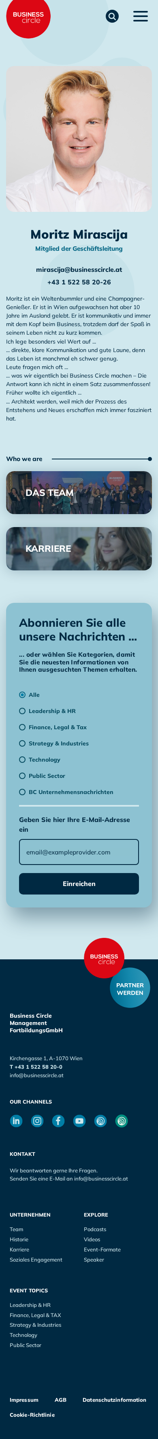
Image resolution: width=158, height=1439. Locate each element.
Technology (23, 1335)
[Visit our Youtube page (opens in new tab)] (79, 1120)
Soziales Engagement (36, 1259)
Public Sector (25, 1345)
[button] (112, 16)
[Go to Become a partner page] (130, 987)
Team (16, 1229)
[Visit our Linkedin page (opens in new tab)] (16, 1120)
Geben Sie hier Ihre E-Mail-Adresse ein (74, 824)
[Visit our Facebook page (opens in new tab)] (58, 1120)
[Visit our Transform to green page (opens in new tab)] (121, 1120)
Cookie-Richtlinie (32, 1414)
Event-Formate (102, 1249)
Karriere (19, 1249)
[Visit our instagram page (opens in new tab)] (37, 1120)
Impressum (24, 1399)
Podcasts (95, 1229)
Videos (92, 1239)
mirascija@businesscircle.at (79, 269)
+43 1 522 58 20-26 (79, 282)
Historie (19, 1239)
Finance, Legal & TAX (35, 1315)
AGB (60, 1399)
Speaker (94, 1259)
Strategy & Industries (35, 1325)
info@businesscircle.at (37, 1075)
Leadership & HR (30, 1305)
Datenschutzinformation (114, 1399)
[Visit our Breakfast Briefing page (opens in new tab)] (100, 1120)
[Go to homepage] (104, 958)
